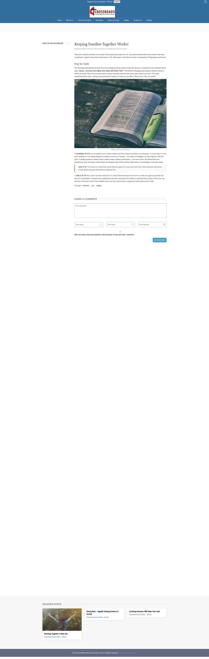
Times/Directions (84, 20)
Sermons (102, 49)
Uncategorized (111, 49)
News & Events (113, 20)
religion (98, 185)
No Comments (122, 49)
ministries (86, 185)
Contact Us (138, 20)
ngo (93, 185)
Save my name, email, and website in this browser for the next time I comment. (104, 235)
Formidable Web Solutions (127, 653)
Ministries (99, 20)
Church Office (81, 49)
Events (117, 2)
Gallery (126, 20)
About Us (69, 20)
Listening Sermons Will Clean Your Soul (144, 611)
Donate (149, 20)
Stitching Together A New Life (56, 634)
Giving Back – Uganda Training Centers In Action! (102, 612)
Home (59, 20)
